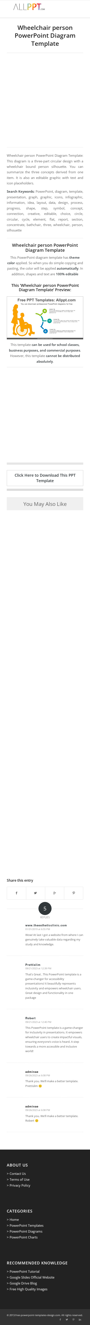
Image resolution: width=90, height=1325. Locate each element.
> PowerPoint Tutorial (23, 1271)
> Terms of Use (18, 1179)
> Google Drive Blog (22, 1283)
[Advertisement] (45, 100)
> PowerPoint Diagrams (24, 1231)
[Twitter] (67, 1319)
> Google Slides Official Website (30, 1277)
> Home (13, 1219)
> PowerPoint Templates (25, 1225)
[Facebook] (60, 1319)
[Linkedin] (80, 1319)
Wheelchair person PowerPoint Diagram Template (45, 35)
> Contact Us (16, 1173)
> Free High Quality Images (27, 1289)
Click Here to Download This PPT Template (45, 478)
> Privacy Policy (18, 1185)
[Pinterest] (73, 1319)
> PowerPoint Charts (22, 1237)
